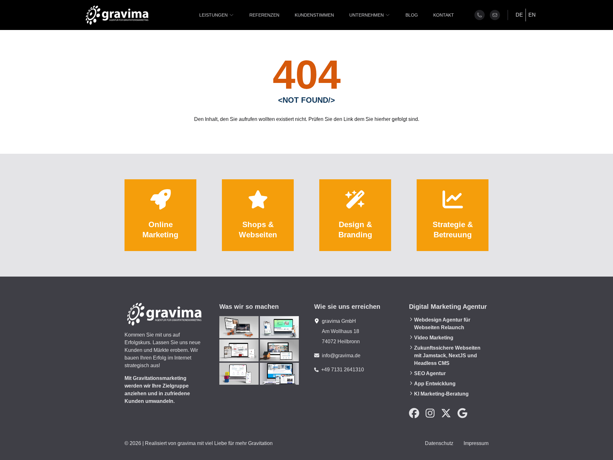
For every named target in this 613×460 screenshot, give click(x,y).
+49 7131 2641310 (342, 369)
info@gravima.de (341, 355)
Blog (411, 15)
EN (532, 15)
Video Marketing (433, 337)
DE (519, 15)
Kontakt (443, 15)
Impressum (476, 443)
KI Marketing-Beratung (441, 394)
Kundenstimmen (314, 15)
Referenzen (264, 15)
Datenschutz (439, 443)
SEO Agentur (430, 373)
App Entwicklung (435, 383)
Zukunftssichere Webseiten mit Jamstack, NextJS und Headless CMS (447, 355)
